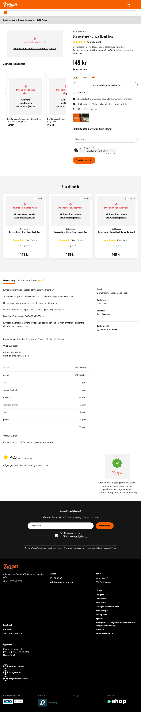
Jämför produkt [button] (108, 329)
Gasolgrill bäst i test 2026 (107, 606)
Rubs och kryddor (26, 20)
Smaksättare (9, 20)
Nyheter (99, 618)
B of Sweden (103, 314)
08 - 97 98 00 (56, 578)
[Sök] (5, 12)
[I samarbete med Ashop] (116, 701)
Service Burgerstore (12, 633)
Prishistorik (81, 69)
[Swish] (18, 701)
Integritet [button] (100, 629)
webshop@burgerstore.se (61, 582)
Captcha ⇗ (109, 154)
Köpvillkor (7, 629)
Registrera (104, 525)
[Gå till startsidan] (10, 5)
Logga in (100, 594)
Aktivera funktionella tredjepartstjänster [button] (34, 48)
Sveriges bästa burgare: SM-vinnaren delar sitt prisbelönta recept (115, 624)
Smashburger (102, 610)
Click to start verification (97, 151)
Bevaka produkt (84, 160)
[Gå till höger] (66, 94)
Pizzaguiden (101, 614)
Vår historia (101, 598)
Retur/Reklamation (104, 633)
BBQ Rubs (42, 20)
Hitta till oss (101, 602)
